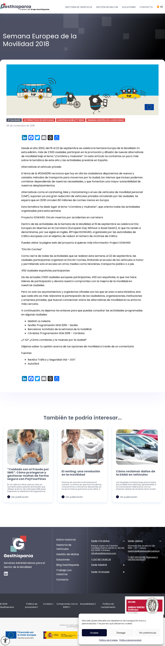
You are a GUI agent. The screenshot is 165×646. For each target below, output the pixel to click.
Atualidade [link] (14, 120)
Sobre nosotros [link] (66, 539)
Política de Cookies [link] (108, 640)
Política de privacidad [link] (130, 640)
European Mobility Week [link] (70, 120)
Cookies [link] (47, 603)
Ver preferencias (147, 632)
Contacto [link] (62, 579)
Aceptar (94, 632)
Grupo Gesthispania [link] (40, 9)
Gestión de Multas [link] (67, 554)
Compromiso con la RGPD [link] (67, 605)
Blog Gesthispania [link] (67, 565)
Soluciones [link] (63, 559)
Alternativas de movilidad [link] (39, 120)
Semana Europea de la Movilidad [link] (105, 120)
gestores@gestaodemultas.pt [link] (144, 551)
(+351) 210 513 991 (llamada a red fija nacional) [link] (143, 558)
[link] (5, 640)
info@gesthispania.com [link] (103, 553)
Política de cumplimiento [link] (108, 605)
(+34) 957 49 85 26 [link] (101, 559)
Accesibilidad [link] (87, 603)
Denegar (121, 632)
